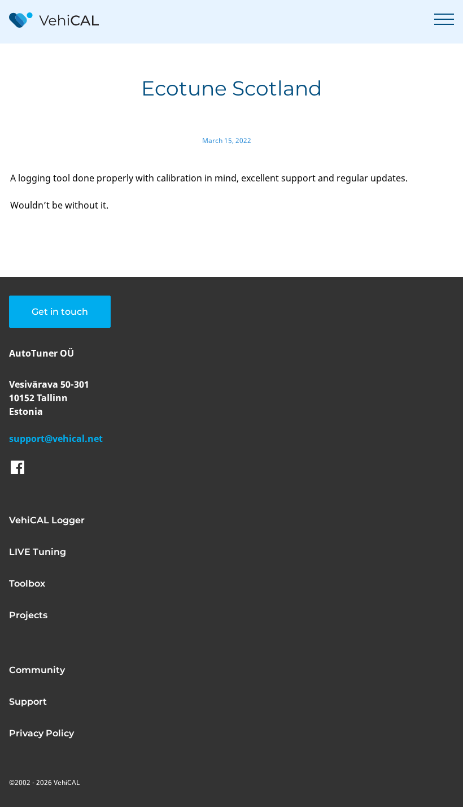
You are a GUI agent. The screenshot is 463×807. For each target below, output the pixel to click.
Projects (28, 615)
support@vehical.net (56, 438)
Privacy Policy (41, 733)
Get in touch (60, 311)
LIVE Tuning (37, 551)
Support (28, 701)
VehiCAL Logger (47, 520)
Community (37, 670)
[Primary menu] (444, 19)
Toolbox (27, 583)
